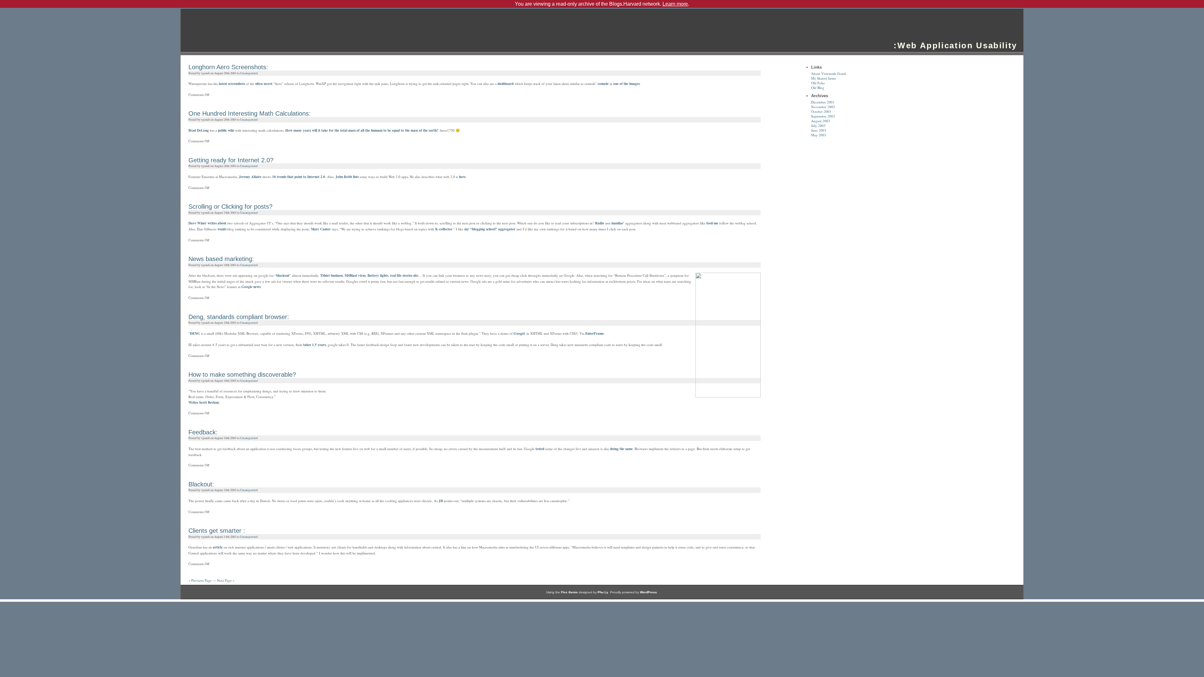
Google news (251, 286)
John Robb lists (347, 176)
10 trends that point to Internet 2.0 (298, 176)
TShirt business (331, 275)
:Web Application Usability (955, 45)
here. (463, 176)
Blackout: (201, 484)
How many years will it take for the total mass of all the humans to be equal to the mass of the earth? (362, 130)
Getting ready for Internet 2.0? (230, 160)
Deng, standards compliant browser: (238, 316)
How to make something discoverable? (242, 374)
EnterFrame (594, 333)
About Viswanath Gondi (828, 73)
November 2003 (823, 106)
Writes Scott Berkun (203, 402)
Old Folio (818, 83)
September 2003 (823, 116)
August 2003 (820, 120)
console (603, 83)
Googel (519, 333)
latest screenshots (232, 83)
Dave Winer (197, 223)
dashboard (506, 83)
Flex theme (569, 592)
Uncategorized (249, 73)
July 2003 (818, 125)
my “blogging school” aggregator (489, 229)
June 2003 (818, 130)
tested (540, 448)
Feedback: (203, 432)
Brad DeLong (198, 130)
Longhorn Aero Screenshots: (228, 67)
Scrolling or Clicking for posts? (230, 206)
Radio (599, 223)
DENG (195, 333)
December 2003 (822, 102)
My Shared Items (823, 78)
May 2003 (818, 135)
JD (441, 500)
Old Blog (817, 87)
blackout (282, 275)
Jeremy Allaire (250, 176)
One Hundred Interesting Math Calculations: (249, 113)
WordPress (648, 592)
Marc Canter (321, 229)
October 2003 (821, 111)
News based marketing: (221, 258)
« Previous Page (200, 580)
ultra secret (264, 83)
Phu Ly (603, 592)
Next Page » (226, 580)
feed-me (712, 223)
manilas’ (617, 223)
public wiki (226, 130)
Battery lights (377, 275)
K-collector (443, 229)
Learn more (675, 4)
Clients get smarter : (216, 530)
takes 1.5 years (314, 344)
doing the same (621, 448)
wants (222, 229)
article (218, 547)
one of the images (626, 83)
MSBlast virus (355, 275)
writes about (217, 223)
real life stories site (404, 275)
